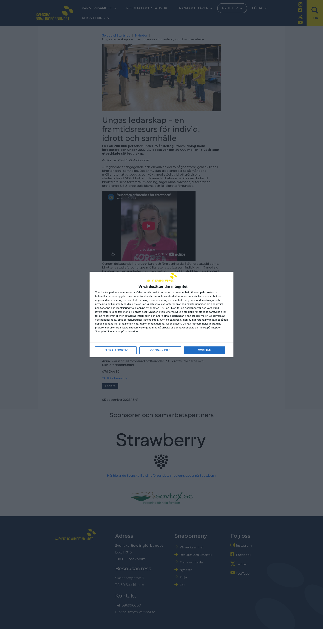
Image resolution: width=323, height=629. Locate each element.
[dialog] (161, 315)
